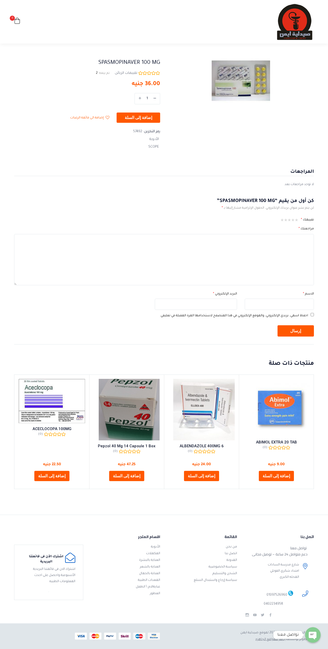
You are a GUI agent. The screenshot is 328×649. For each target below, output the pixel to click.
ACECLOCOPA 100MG (52, 429)
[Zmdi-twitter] (262, 615)
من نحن (231, 547)
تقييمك (307, 220)
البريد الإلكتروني (225, 294)
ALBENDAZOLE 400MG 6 (202, 446)
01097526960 (276, 595)
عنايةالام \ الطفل (148, 587)
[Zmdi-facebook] (270, 615)
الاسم (308, 294)
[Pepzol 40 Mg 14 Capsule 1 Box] (127, 409)
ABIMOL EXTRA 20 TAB (276, 442)
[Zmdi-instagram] (247, 615)
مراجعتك (306, 229)
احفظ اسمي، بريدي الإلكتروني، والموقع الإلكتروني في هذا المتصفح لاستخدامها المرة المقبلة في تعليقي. (234, 316)
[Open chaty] (313, 635)
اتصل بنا (231, 553)
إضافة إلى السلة (138, 117)
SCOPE (153, 147)
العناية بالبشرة (149, 560)
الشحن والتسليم (224, 573)
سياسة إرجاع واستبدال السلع (215, 580)
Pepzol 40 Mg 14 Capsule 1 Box (127, 446)
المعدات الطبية (149, 580)
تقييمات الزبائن (126, 73)
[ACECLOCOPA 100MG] (52, 401)
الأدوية (154, 139)
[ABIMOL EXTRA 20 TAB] (276, 408)
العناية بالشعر (150, 567)
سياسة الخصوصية (223, 567)
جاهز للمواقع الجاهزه (270, 639)
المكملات (153, 553)
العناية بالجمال (149, 573)
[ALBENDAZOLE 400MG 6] (201, 409)
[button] (17, 22)
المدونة (232, 560)
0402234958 (273, 604)
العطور (155, 593)
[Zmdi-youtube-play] (254, 615)
